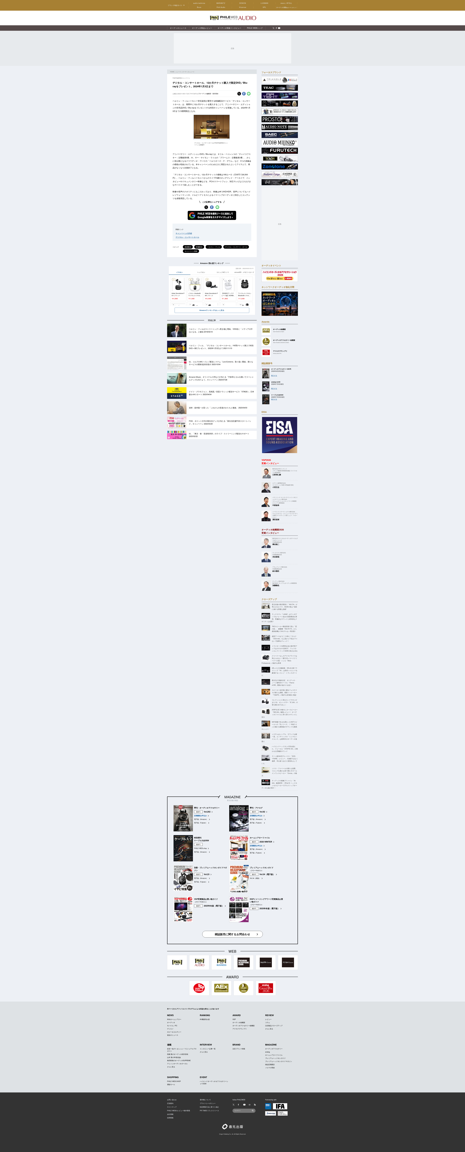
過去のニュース (172, 1035)
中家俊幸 (275, 505)
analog (267, 1052)
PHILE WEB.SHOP (174, 1081)
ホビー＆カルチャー (174, 1032)
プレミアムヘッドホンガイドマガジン (278, 1061)
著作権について (205, 1099)
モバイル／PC (172, 1025)
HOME (172, 72)
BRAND (236, 1044)
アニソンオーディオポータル (177, 1063)
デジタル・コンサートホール (187, 237)
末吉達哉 (275, 556)
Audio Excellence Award (278, 331)
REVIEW (269, 1015)
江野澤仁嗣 (276, 474)
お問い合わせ (172, 1099)
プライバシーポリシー (208, 1103)
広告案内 (170, 1103)
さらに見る (269, 1029)
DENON (242, 3)
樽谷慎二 (275, 544)
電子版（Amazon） (201, 819)
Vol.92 (262, 811)
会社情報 (170, 1114)
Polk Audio (221, 7)
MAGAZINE (232, 797)
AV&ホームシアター (174, 1019)
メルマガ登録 (270, 1067)
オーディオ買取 (286, 7)
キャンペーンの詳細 (184, 233)
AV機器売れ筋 (205, 1019)
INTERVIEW (206, 1044)
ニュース (178, 72)
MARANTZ (221, 3)
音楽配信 (188, 247)
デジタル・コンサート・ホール (236, 247)
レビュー (268, 1019)
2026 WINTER (266, 841)
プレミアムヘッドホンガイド (275, 1058)
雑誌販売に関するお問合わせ (232, 934)
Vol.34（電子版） (267, 874)
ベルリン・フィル (213, 247)
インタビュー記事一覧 (208, 1049)
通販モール (171, 1084)
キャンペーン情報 (191, 251)
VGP (234, 1019)
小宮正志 (275, 487)
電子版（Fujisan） (200, 823)
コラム (267, 1022)
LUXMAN (264, 3)
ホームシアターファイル (274, 1055)
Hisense (242, 7)
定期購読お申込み (200, 815)
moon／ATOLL (286, 3)
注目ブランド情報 (238, 1049)
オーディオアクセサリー (274, 1049)
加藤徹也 (275, 585)
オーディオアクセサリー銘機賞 (243, 1025)
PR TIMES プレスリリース (209, 1110)
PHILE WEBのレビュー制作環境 (178, 1110)
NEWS (170, 1015)
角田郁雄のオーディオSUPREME (179, 1060)
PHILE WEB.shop (200, 848)
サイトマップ (172, 1107)
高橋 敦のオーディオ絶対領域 (177, 1054)
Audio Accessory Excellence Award (281, 342)
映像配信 (199, 247)
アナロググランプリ (239, 1029)
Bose (199, 7)
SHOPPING (173, 1077)
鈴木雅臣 (275, 571)
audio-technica (199, 3)
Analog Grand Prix (277, 353)
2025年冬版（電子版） (214, 905)
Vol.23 (206, 874)
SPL (264, 7)
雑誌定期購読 (270, 1064)
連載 (169, 1044)
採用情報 (170, 1118)
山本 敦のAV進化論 (174, 1057)
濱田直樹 (275, 519)
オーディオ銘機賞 (238, 1022)
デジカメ (170, 1029)
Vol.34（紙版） (255, 878)
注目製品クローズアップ (274, 1025)
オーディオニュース (188, 72)
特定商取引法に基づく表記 (209, 1107)
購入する (274, 375)
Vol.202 (207, 811)
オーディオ (171, 1022)
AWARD (236, 1015)
